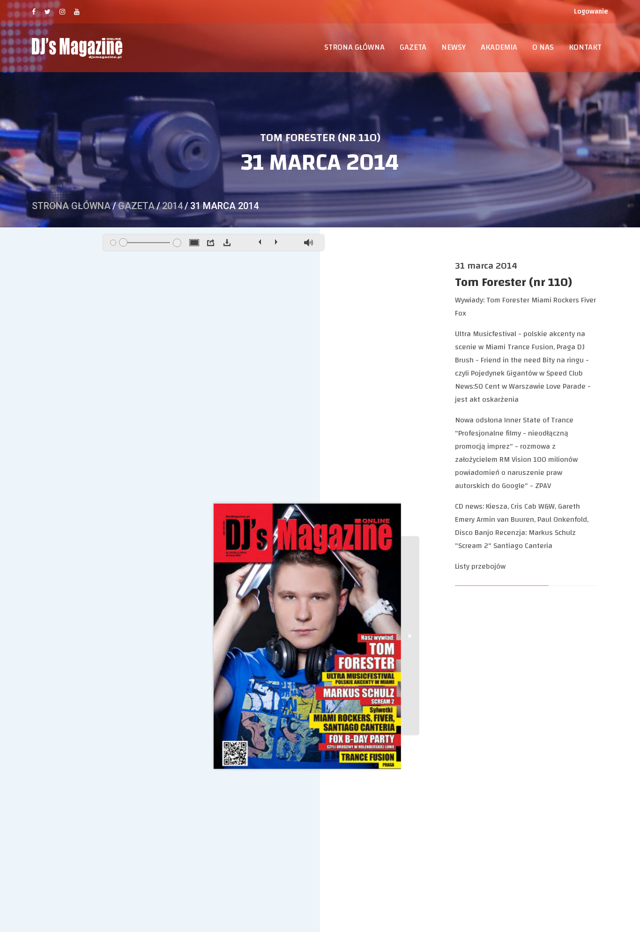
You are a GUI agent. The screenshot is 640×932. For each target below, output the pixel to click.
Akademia (499, 47)
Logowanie (591, 11)
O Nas (543, 47)
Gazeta (413, 47)
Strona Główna (354, 47)
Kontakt (585, 47)
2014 (172, 205)
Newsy (453, 47)
